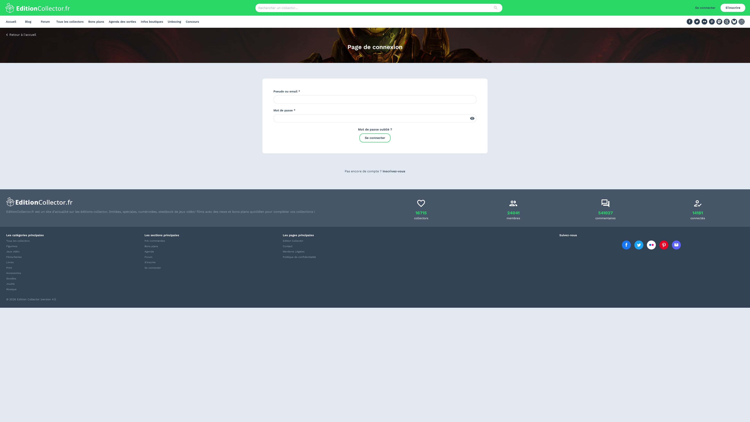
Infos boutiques (152, 21)
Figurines (11, 246)
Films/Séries (14, 257)
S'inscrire (733, 8)
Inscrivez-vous (394, 171)
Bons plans (96, 21)
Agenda (149, 251)
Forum (45, 21)
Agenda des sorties (122, 21)
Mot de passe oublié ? (375, 129)
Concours (192, 21)
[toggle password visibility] (472, 118)
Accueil (11, 21)
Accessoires (13, 273)
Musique (11, 289)
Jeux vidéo (13, 251)
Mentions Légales (293, 251)
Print (9, 267)
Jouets (10, 283)
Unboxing (174, 21)
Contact (287, 246)
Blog (28, 21)
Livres (10, 262)
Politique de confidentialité (299, 257)
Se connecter (705, 8)
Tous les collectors (70, 21)
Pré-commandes (155, 240)
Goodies (11, 278)
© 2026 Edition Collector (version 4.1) (31, 299)
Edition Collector (293, 240)
